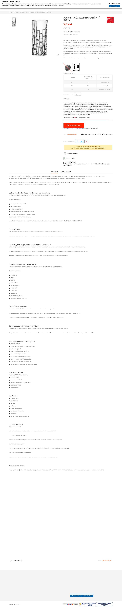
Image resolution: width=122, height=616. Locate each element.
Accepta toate (114, 6)
